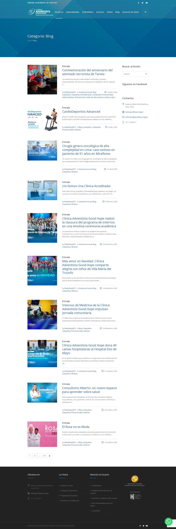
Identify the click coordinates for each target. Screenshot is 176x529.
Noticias (100, 97)
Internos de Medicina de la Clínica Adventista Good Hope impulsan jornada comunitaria (86, 309)
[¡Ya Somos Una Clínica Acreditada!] (42, 190)
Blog (94, 92)
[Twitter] (142, 2)
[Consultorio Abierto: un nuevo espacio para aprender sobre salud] (42, 392)
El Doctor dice (80, 97)
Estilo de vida (91, 97)
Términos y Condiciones (70, 500)
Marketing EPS (70, 92)
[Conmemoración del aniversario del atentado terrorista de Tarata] (42, 79)
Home (29, 40)
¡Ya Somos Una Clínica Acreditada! (86, 186)
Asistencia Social (85, 92)
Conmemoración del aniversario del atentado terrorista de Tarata (87, 72)
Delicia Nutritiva (68, 97)
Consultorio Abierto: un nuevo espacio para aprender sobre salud (89, 390)
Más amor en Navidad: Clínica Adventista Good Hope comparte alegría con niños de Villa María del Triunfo (86, 267)
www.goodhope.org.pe (134, 112)
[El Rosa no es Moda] (42, 434)
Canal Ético (96, 511)
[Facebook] (138, 2)
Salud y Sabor (109, 97)
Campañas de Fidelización (82, 95)
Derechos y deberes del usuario (104, 498)
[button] (168, 521)
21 (44, 456)
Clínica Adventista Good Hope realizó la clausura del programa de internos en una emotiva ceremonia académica (89, 222)
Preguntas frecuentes (69, 495)
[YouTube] (146, 2)
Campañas (66, 95)
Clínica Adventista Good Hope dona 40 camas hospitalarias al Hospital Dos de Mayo (89, 349)
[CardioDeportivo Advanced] (42, 119)
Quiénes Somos (67, 485)
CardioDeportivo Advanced (81, 111)
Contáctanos (97, 485)
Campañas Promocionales (103, 95)
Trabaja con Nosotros (69, 490)
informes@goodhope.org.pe (136, 117)
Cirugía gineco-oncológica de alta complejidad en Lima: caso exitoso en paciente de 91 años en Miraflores (88, 150)
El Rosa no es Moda (75, 427)
